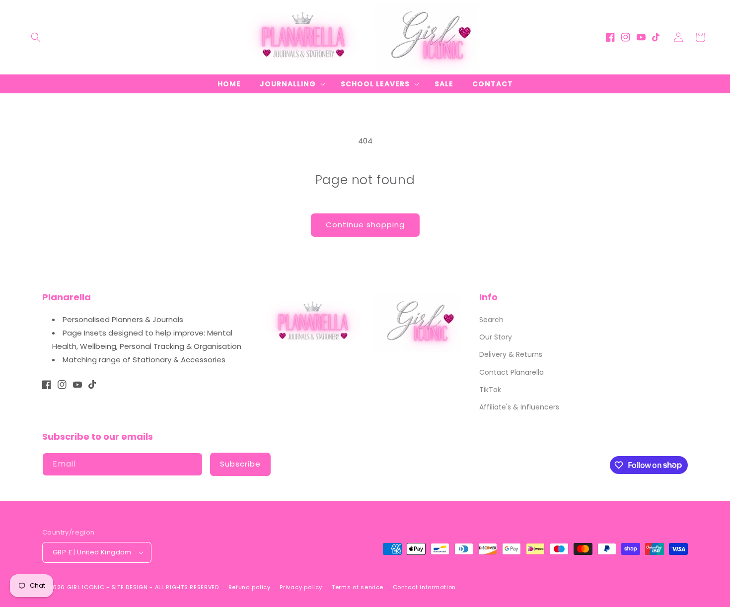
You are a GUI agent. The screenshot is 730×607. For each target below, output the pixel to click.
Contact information (424, 587)
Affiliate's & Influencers (519, 407)
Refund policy (249, 587)
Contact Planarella (511, 372)
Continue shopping (365, 224)
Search (491, 320)
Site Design (130, 587)
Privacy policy (301, 587)
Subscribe (240, 464)
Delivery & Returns (510, 354)
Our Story (495, 337)
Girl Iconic (86, 587)
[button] (36, 37)
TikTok (490, 390)
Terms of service (357, 587)
